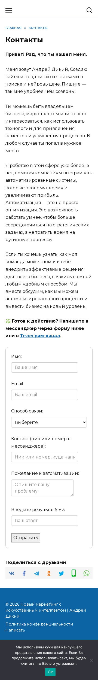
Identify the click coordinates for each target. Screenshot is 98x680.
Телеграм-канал (40, 335)
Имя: (16, 356)
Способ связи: (27, 411)
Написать (15, 630)
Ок (50, 672)
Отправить (25, 537)
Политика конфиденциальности (39, 624)
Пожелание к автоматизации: (45, 473)
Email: (17, 383)
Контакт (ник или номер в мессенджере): (41, 442)
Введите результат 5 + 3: (38, 509)
